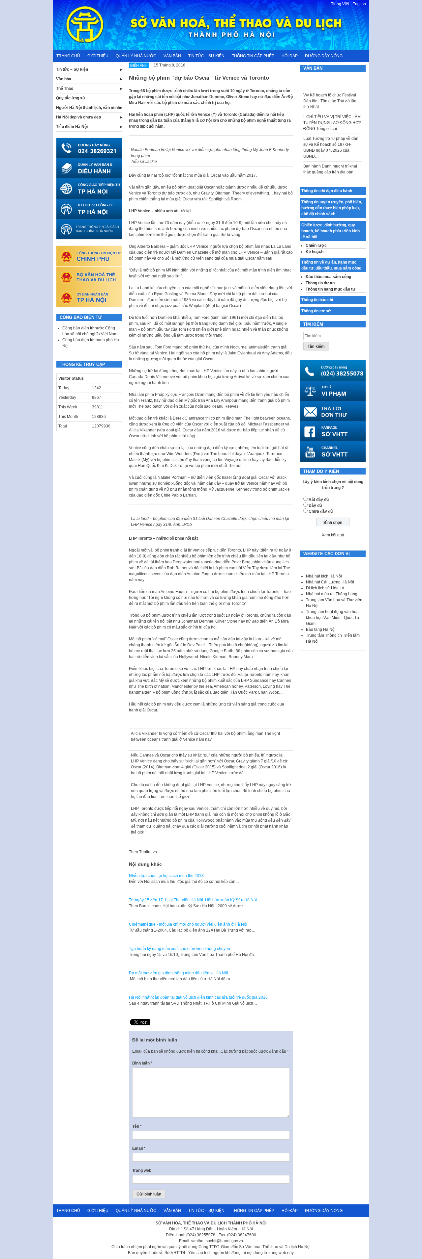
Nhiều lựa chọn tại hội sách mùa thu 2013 (166, 875)
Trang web (141, 1170)
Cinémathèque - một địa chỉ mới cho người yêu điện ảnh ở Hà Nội (188, 924)
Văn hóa (63, 79)
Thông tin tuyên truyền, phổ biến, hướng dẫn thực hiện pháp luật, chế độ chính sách (331, 208)
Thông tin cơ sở (316, 311)
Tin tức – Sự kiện (206, 56)
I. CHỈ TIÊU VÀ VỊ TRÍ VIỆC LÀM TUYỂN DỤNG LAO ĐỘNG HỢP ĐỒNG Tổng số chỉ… (332, 112)
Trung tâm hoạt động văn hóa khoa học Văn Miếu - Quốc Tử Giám (332, 617)
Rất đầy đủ (319, 499)
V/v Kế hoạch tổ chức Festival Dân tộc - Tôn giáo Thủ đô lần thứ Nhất (329, 91)
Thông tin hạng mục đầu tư (330, 289)
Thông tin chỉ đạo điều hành (326, 191)
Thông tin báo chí (317, 299)
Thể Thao (64, 88)
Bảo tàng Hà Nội (321, 629)
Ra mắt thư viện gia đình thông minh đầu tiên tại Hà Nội (178, 973)
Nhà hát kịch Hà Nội (324, 576)
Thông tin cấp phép (253, 56)
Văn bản (172, 56)
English (359, 4)
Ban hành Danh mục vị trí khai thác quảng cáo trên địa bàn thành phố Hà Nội (330, 162)
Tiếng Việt (340, 4)
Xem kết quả (333, 535)
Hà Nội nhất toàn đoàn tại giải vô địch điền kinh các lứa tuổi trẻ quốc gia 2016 (198, 997)
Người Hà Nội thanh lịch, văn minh (88, 107)
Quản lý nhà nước (136, 56)
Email (138, 1148)
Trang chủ (68, 56)
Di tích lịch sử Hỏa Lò (325, 588)
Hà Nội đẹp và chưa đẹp (78, 117)
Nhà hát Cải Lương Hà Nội (330, 582)
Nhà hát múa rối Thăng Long (331, 594)
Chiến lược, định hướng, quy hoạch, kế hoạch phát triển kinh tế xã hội (330, 231)
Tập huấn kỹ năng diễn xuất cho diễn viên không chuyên (179, 948)
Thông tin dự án (320, 283)
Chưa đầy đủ (321, 511)
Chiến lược (316, 245)
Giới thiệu (97, 56)
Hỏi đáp (290, 56)
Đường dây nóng (324, 56)
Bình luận (142, 1063)
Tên (137, 1126)
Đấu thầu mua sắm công (328, 276)
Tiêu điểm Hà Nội (72, 126)
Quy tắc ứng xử (70, 98)
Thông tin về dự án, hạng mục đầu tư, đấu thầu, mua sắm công (331, 265)
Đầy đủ (315, 505)
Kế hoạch (314, 251)
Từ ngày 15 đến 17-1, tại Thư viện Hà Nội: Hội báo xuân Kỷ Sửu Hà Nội (193, 900)
